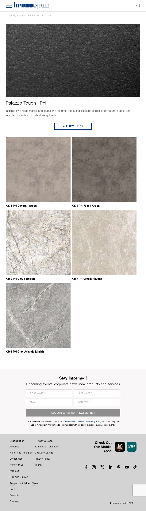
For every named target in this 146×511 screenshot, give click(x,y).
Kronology (15, 470)
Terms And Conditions (47, 446)
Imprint (38, 464)
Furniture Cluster (19, 477)
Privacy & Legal (44, 441)
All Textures (73, 126)
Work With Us (17, 464)
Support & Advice (20, 483)
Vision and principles (21, 452)
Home (12, 15)
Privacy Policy (42, 458)
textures (21, 15)
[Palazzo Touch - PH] (73, 60)
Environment (16, 458)
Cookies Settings (44, 452)
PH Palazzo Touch (40, 15)
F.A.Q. (13, 489)
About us (14, 446)
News (35, 483)
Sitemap (14, 501)
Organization (17, 441)
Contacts (14, 495)
